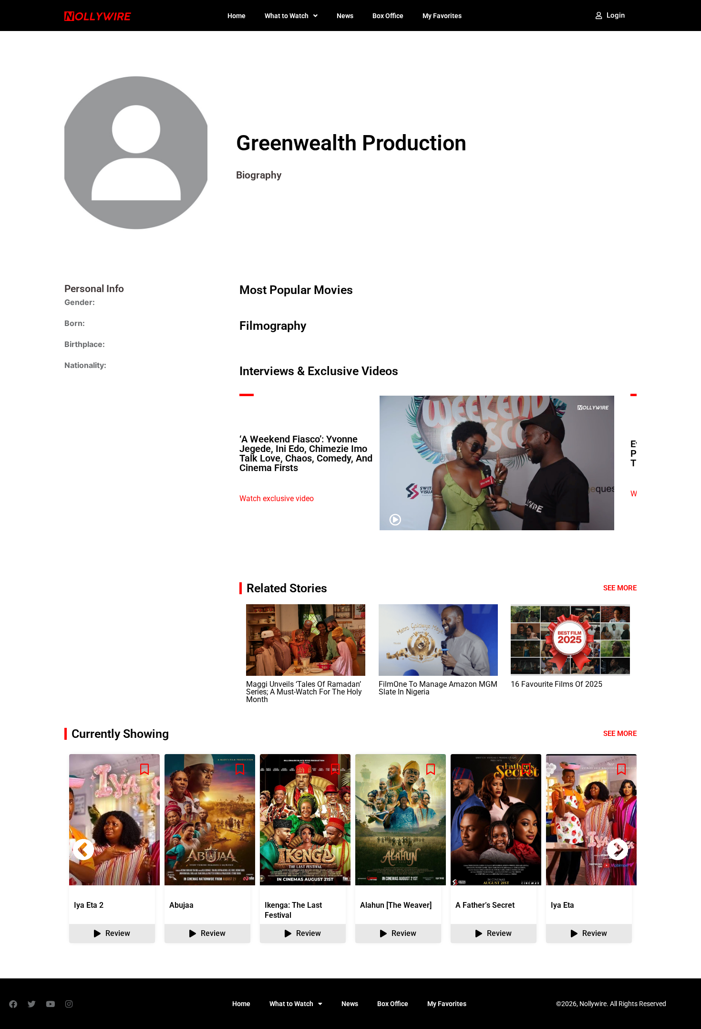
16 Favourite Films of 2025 (556, 684)
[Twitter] (31, 1004)
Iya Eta (562, 905)
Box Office (387, 16)
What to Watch (287, 16)
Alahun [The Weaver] (396, 905)
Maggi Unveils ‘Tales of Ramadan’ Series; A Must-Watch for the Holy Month (304, 692)
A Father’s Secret (485, 905)
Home (236, 16)
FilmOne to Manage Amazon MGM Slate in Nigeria (438, 688)
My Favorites (442, 16)
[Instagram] (69, 1004)
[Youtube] (50, 1004)
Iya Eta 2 (88, 905)
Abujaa (181, 905)
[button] (617, 849)
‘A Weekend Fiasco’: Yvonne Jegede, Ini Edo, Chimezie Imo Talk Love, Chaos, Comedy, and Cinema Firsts (305, 453)
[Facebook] (13, 1004)
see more (620, 733)
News (345, 16)
